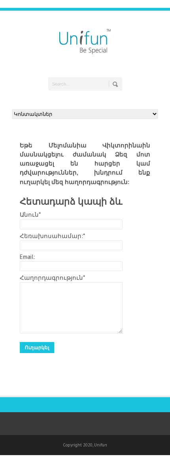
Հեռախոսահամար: (52, 236)
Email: (27, 256)
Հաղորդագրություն (52, 277)
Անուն (30, 214)
